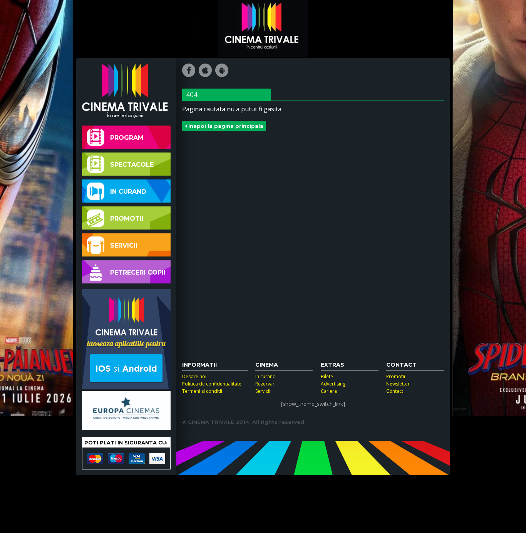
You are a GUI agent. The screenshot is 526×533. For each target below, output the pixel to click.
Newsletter (398, 383)
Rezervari (265, 383)
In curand (128, 191)
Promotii (127, 218)
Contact (394, 391)
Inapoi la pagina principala (225, 126)
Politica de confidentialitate (211, 383)
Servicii (123, 245)
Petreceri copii (138, 272)
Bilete (327, 376)
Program (127, 137)
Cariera (329, 391)
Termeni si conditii (202, 391)
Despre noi (194, 376)
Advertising (333, 383)
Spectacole (132, 164)
